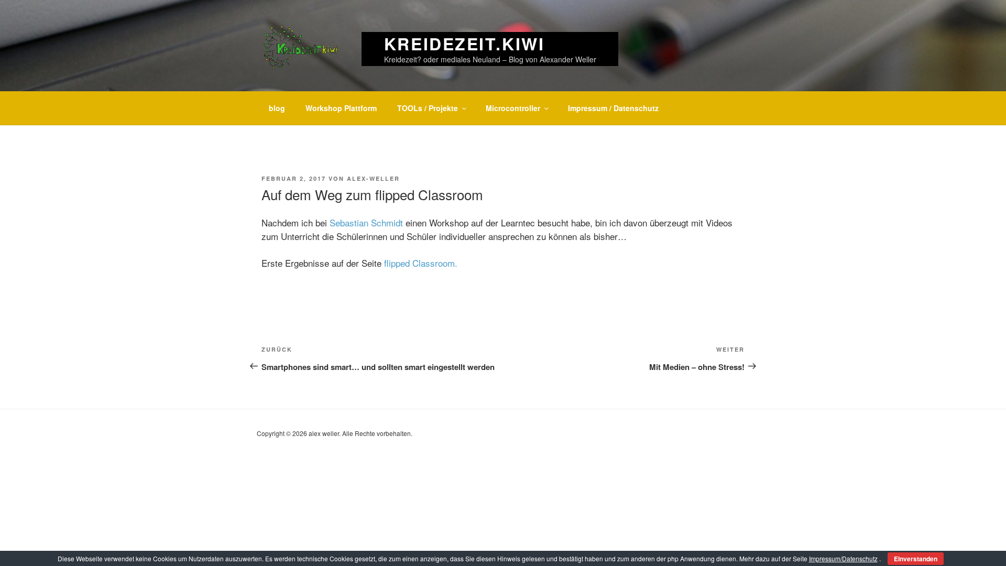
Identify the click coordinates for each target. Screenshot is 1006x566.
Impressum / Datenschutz (613, 108)
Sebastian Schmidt (368, 222)
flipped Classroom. (420, 262)
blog (277, 108)
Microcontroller (513, 108)
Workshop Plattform (341, 108)
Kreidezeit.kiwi (464, 43)
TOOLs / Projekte (427, 108)
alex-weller (373, 178)
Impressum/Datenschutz (843, 558)
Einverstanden (915, 558)
